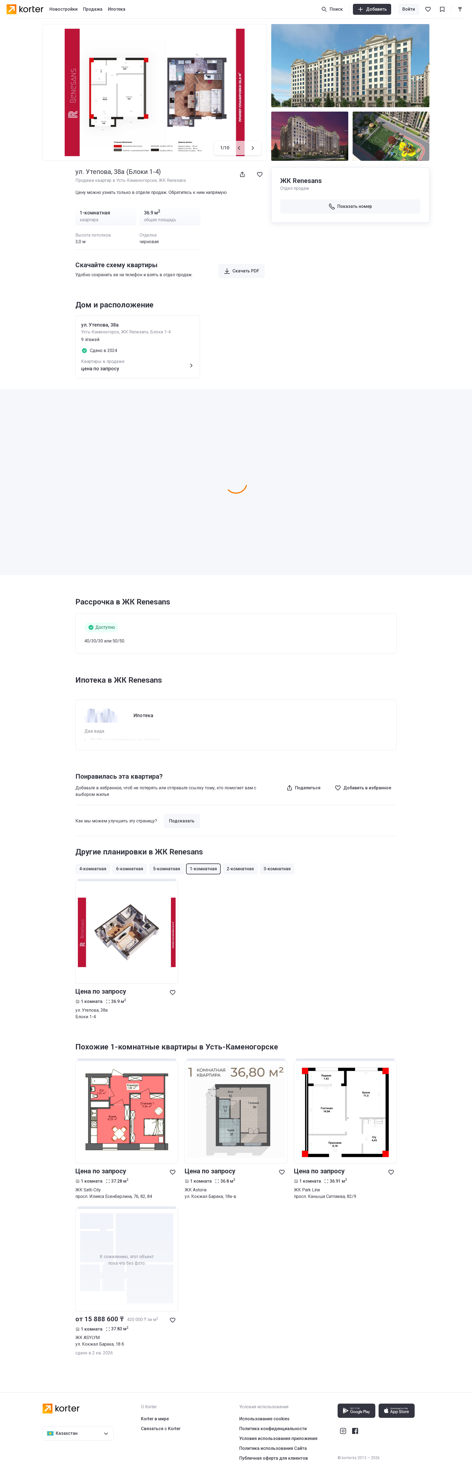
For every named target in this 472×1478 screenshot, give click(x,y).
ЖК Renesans (172, 180)
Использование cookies (264, 1418)
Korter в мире (155, 1418)
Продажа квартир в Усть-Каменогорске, (117, 180)
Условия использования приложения (278, 1438)
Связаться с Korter (161, 1428)
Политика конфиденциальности (273, 1428)
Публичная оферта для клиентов (273, 1458)
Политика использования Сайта (273, 1448)
